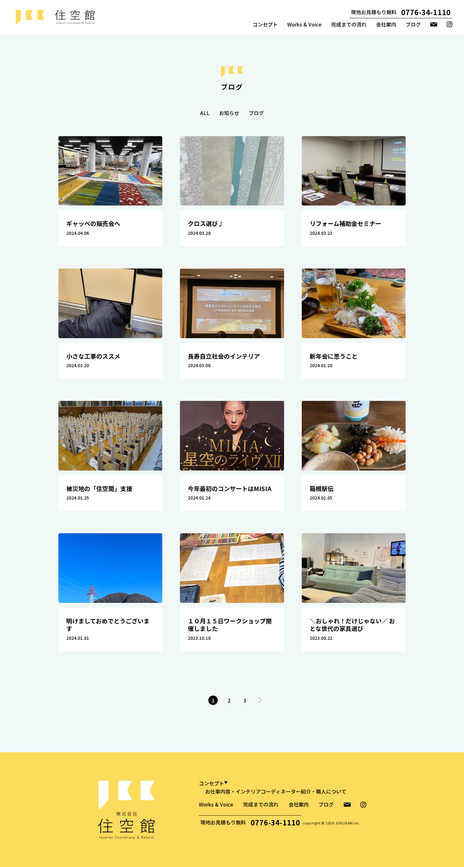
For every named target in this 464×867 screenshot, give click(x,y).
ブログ (413, 24)
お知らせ (229, 113)
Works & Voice (304, 24)
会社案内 (386, 24)
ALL (205, 113)
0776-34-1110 (426, 12)
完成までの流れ (348, 24)
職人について (331, 791)
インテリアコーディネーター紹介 (273, 791)
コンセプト (265, 24)
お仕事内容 (217, 791)
